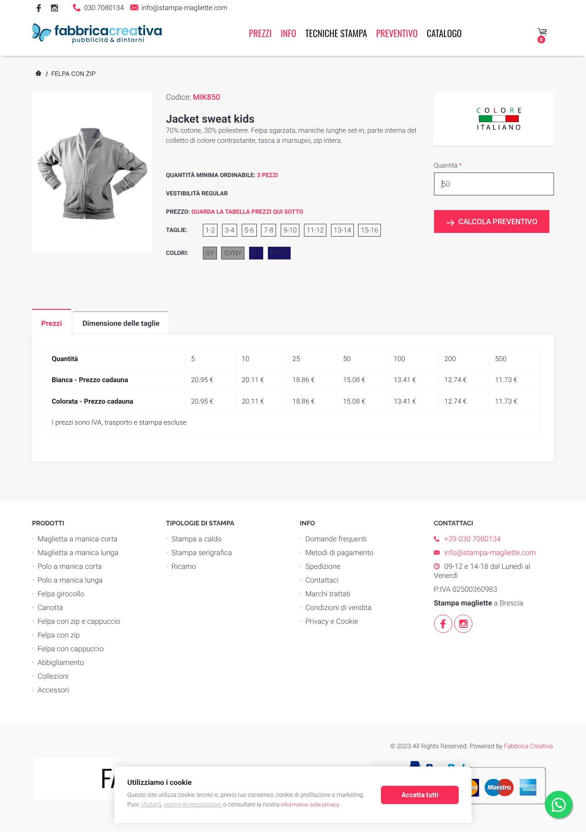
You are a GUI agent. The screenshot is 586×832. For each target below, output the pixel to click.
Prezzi (260, 33)
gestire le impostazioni (192, 804)
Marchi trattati (328, 593)
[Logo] (97, 33)
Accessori (53, 690)
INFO (288, 33)
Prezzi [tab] (51, 323)
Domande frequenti (336, 539)
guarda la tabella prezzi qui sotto (247, 212)
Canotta (50, 607)
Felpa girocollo (61, 593)
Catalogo (444, 33)
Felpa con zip (73, 74)
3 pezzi (267, 175)
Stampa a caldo (197, 539)
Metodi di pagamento (339, 552)
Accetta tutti (420, 795)
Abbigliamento (61, 662)
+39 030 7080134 (473, 539)
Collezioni (53, 676)
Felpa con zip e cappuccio (79, 621)
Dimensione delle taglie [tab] (120, 323)
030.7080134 (103, 8)
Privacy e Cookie (331, 621)
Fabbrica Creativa (528, 746)
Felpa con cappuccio (70, 648)
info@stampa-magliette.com (183, 8)
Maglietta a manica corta (78, 539)
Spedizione (323, 566)
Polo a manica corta (70, 566)
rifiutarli (151, 804)
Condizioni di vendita (338, 607)
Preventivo (397, 33)
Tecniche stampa (336, 33)
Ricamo (184, 566)
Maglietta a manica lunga (78, 552)
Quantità (448, 165)
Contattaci (322, 580)
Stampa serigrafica (202, 552)
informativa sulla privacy (310, 804)
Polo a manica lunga (70, 580)
